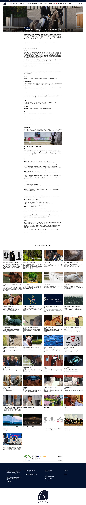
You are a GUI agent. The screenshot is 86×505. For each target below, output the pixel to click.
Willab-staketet (47, 284)
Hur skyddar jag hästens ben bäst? (10, 347)
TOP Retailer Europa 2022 (28, 306)
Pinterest (65, 474)
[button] (12, 1)
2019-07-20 (4, 368)
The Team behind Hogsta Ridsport (32, 474)
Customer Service (29, 473)
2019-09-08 (65, 348)
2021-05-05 (4, 348)
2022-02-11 (4, 307)
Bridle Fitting (26, 387)
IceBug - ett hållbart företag (29, 262)
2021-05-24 (65, 329)
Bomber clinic (46, 367)
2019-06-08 (45, 368)
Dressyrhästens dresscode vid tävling (31, 347)
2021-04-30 (24, 348)
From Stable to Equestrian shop (50, 387)
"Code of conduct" (67, 407)
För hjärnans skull (67, 367)
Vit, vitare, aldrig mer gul (69, 284)
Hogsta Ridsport (28, 471)
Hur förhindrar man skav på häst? (71, 262)
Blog (27, 31)
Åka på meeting (47, 262)
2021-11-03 (65, 307)
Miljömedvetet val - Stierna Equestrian (72, 306)
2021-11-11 (45, 308)
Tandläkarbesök (6, 387)
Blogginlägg (26, 27)
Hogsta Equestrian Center (30, 470)
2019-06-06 (65, 368)
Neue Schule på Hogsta (28, 367)
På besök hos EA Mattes (69, 347)
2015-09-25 (45, 388)
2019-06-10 (24, 368)
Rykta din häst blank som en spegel (30, 327)
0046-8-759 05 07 (48, 475)
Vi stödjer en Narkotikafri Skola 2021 (10, 426)
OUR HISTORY (9, 481)
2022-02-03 (24, 307)
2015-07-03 (65, 388)
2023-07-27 (4, 286)
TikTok (65, 473)
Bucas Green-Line (6, 327)
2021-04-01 (45, 348)
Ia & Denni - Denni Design (8, 306)
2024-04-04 (24, 263)
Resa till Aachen (6, 367)
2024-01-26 (65, 263)
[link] (43, 458)
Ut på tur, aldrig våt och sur (49, 347)
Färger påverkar (47, 407)
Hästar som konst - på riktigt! (29, 407)
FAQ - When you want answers (31, 475)
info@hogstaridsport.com (49, 476)
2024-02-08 (45, 263)
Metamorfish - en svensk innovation (10, 262)
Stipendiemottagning (48, 426)
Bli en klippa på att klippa (49, 327)
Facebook (66, 470)
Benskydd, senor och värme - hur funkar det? (12, 407)
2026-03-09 (4, 263)
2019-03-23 (24, 388)
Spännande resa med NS (28, 426)
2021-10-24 (4, 328)
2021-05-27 (45, 328)
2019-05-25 (4, 388)
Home (25, 31)
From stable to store (68, 387)
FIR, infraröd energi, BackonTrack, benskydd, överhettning (11, 408)
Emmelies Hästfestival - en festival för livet (72, 426)
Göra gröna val (26, 284)
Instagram (66, 471)
